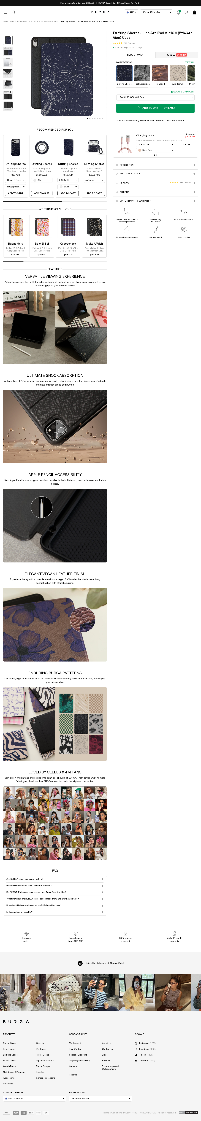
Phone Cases (9, 1043)
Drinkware (41, 1049)
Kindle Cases (9, 1060)
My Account (75, 1043)
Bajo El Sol (42, 243)
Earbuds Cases (10, 1055)
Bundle (176, 55)
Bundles (40, 1072)
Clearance (8, 1084)
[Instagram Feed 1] (100, 992)
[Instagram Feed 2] (137, 992)
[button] (124, 43)
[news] (178, 12)
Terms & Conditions (112, 1113)
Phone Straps (43, 1066)
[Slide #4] (97, 118)
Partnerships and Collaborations (110, 1067)
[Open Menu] (5, 12)
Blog (104, 1055)
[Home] (101, 12)
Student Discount (78, 1055)
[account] (186, 12)
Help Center (75, 1049)
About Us (106, 1043)
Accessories (9, 1078)
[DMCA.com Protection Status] (188, 1113)
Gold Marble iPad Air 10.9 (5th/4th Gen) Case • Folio (94, 249)
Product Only (134, 55)
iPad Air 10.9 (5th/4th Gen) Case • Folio (15, 249)
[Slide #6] (102, 118)
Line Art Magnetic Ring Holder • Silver (42, 170)
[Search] (13, 12)
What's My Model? (184, 92)
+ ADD (186, 145)
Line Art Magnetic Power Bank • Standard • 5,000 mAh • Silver (68, 170)
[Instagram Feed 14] (64, 992)
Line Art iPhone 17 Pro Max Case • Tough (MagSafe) (16, 170)
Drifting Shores (15, 164)
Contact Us (107, 1049)
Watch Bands (9, 1066)
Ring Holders (9, 1049)
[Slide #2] (92, 118)
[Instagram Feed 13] (28, 992)
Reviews (106, 1060)
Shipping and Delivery (79, 1060)
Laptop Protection (45, 1060)
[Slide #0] (87, 118)
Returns (73, 1075)
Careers (73, 1066)
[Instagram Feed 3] (173, 992)
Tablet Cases (8, 21)
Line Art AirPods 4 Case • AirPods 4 (94, 170)
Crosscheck (68, 243)
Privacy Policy (130, 1113)
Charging (40, 1043)
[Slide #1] (89, 118)
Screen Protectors (45, 1078)
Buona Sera (15, 243)
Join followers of (105, 963)
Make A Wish (94, 243)
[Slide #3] (94, 118)
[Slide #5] (99, 118)
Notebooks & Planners (14, 1072)
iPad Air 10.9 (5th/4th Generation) (44, 21)
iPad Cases (22, 21)
